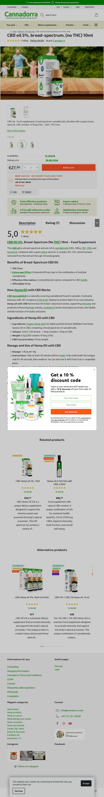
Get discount (71, 411)
